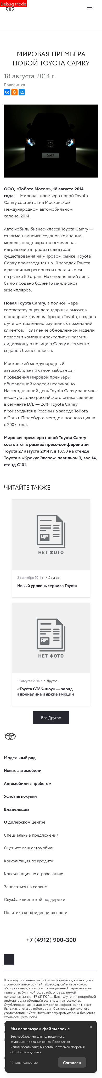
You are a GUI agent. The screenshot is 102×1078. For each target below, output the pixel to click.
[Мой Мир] (22, 92)
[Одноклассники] (14, 92)
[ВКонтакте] (7, 92)
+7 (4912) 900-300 (51, 939)
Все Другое (51, 717)
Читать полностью (24, 1062)
